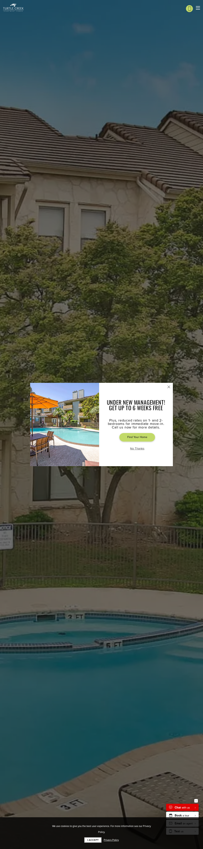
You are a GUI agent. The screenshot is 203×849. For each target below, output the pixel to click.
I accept (93, 840)
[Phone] (189, 8)
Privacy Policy (111, 840)
